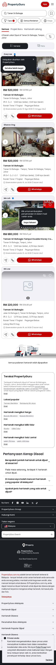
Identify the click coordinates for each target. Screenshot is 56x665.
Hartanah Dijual (9, 609)
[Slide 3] (25, 83)
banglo (35, 388)
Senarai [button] (17, 46)
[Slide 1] (21, 83)
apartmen (20, 388)
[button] (5, 29)
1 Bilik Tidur (15, 429)
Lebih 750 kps (9, 441)
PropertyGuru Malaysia (12, 603)
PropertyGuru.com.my (11, 575)
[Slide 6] (32, 83)
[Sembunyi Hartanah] (44, 61)
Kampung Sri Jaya (28, 403)
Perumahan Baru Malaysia (14, 622)
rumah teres (40, 386)
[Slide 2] (23, 83)
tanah (45, 388)
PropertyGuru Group (11, 509)
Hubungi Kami (8, 515)
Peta (43, 46)
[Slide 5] (29, 83)
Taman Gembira (11, 403)
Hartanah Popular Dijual (13, 628)
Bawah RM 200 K (10, 416)
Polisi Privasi (41, 647)
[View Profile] (28, 54)
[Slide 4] (27, 83)
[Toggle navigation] (52, 4)
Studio (6, 429)
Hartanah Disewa (10, 616)
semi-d (28, 388)
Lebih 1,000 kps (23, 441)
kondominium (10, 388)
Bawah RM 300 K (26, 416)
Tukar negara (8, 521)
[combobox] (26, 13)
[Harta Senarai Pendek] (50, 61)
